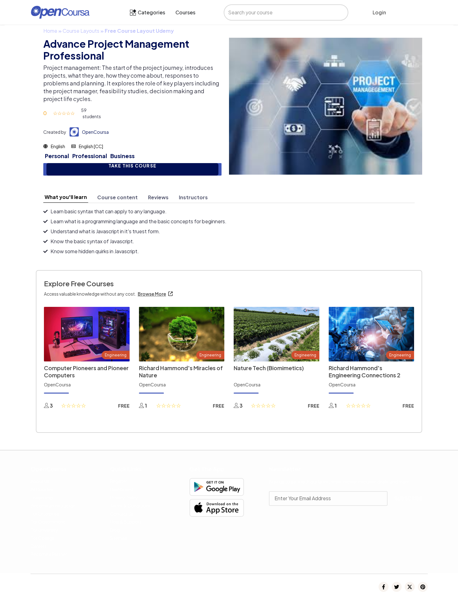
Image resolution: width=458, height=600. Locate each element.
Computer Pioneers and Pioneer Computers (86, 371)
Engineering (115, 355)
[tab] (65, 197)
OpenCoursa (95, 132)
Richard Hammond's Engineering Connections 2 (364, 371)
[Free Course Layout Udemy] (325, 105)
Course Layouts (81, 30)
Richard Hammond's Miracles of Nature (181, 371)
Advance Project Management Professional (116, 49)
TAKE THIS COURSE (132, 165)
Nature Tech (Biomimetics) (269, 367)
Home (50, 30)
